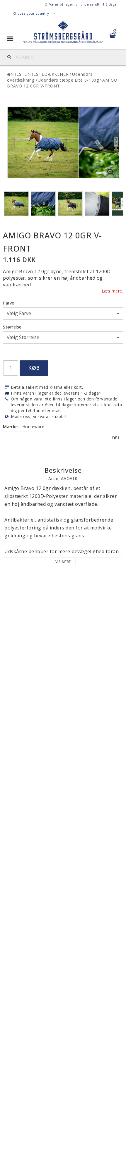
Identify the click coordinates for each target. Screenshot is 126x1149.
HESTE (20, 74)
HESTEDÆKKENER (49, 74)
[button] (110, 172)
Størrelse (12, 327)
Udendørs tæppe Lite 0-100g (68, 80)
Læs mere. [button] (112, 291)
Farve (8, 303)
